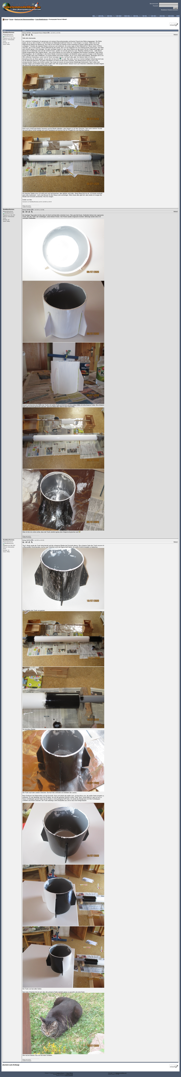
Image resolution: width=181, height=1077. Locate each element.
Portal (96, 16)
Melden (175, 34)
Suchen (114, 16)
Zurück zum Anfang (11, 1065)
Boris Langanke (69, 1075)
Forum (105, 16)
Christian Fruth (69, 1074)
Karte (166, 16)
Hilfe (175, 16)
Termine (140, 16)
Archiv (132, 16)
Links (122, 16)
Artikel (158, 16)
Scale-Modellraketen (41, 19)
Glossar (149, 16)
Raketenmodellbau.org (121, 1073)
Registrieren (164, 9)
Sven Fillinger (69, 1073)
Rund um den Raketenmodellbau (24, 19)
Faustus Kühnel (60, 1073)
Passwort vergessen (173, 9)
